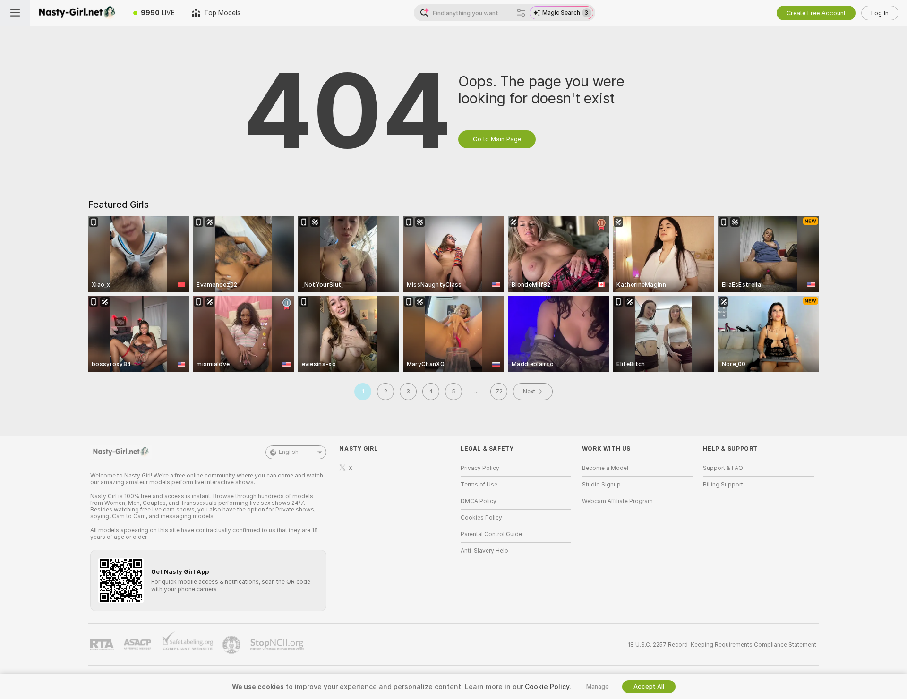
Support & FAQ (723, 468)
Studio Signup (601, 484)
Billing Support (723, 484)
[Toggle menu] (15, 13)
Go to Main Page (497, 139)
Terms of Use (479, 484)
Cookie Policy (547, 686)
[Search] (521, 12)
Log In (880, 13)
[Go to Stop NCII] (278, 644)
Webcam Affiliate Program (617, 501)
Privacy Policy (480, 468)
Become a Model (605, 468)
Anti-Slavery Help (484, 550)
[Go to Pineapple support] (232, 645)
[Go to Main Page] (77, 13)
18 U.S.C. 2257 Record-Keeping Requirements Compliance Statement (722, 644)
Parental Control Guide (491, 534)
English (289, 452)
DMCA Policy (478, 501)
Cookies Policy (481, 517)
